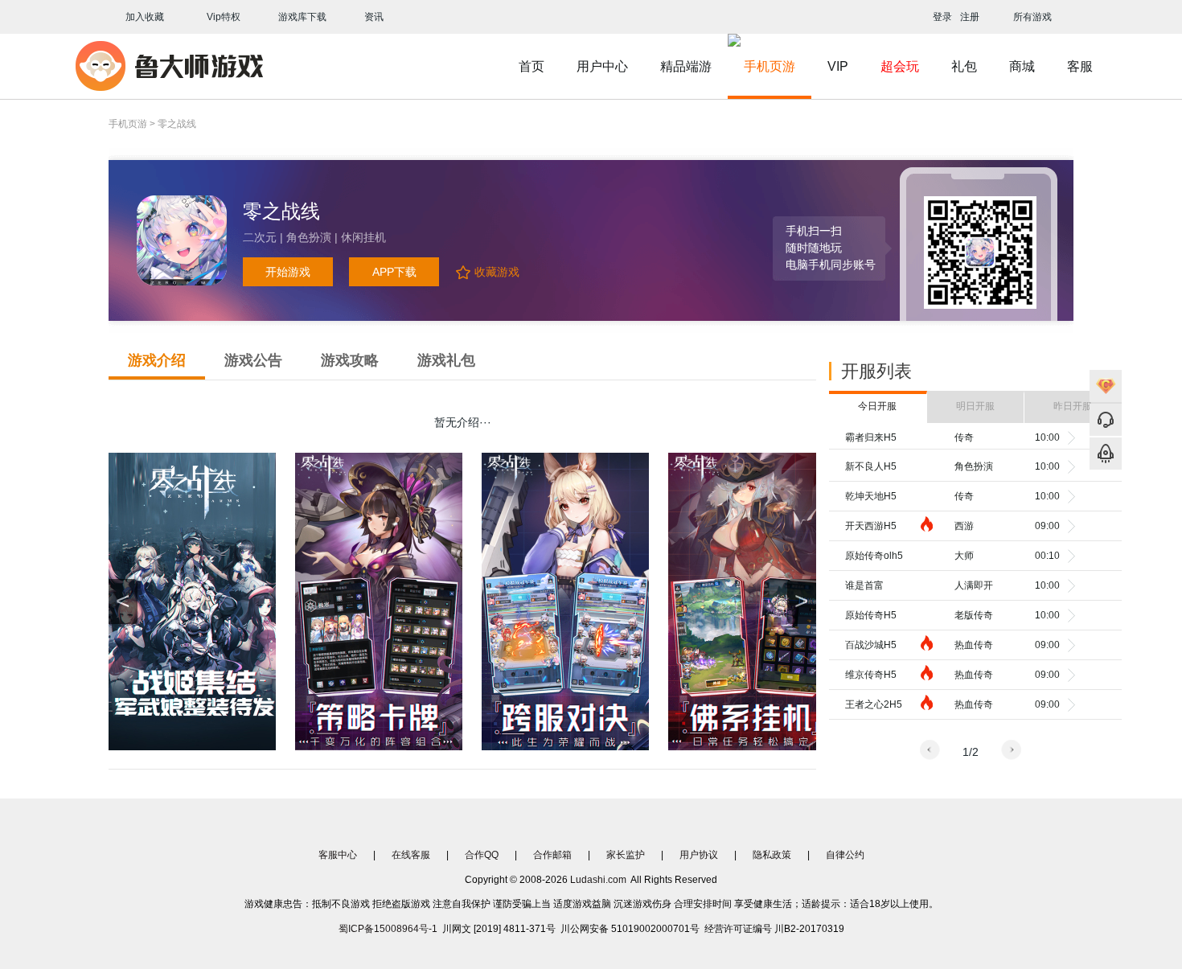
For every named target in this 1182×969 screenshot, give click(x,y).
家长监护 (625, 854)
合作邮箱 (552, 854)
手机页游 (769, 66)
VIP (837, 66)
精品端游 (686, 66)
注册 (969, 17)
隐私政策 (772, 854)
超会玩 (899, 66)
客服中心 (337, 854)
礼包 (964, 66)
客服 (1080, 66)
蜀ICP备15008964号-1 (388, 928)
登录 (942, 17)
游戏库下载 (302, 17)
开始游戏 (287, 271)
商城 (1022, 66)
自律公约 (845, 854)
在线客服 (411, 854)
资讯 (374, 17)
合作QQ (482, 854)
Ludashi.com (598, 879)
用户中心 (602, 66)
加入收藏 (142, 17)
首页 (531, 66)
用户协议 (698, 854)
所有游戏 (1031, 17)
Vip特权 (223, 17)
